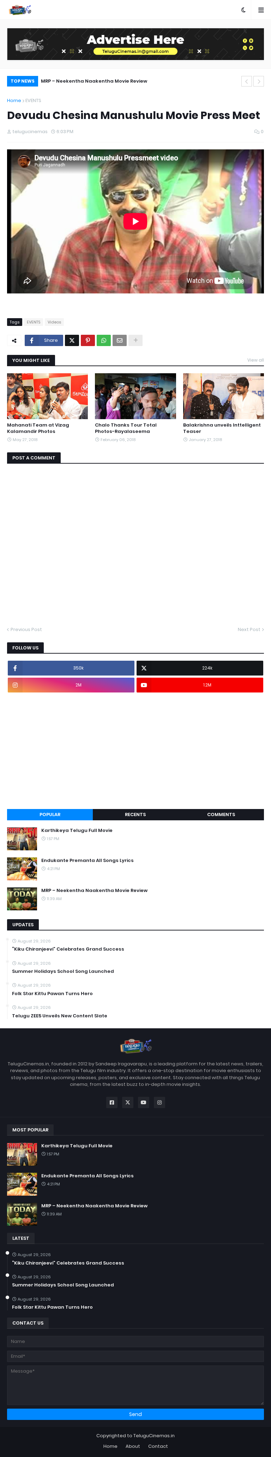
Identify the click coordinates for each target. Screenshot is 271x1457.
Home (14, 100)
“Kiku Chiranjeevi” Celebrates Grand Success (68, 949)
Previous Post (26, 629)
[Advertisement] (135, 750)
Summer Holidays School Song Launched (63, 971)
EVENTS (33, 100)
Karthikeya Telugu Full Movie (77, 830)
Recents (135, 814)
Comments (221, 814)
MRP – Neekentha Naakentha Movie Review (94, 81)
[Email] (120, 340)
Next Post (249, 629)
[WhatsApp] (104, 340)
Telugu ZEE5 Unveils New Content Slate (59, 1016)
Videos (54, 322)
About (133, 1446)
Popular (50, 814)
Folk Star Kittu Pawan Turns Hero (52, 994)
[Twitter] (72, 340)
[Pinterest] (88, 340)
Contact (158, 1446)
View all (255, 360)
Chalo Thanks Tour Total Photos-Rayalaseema (126, 428)
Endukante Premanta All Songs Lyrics (87, 860)
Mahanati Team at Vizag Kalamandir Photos (38, 428)
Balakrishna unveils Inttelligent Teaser (222, 428)
